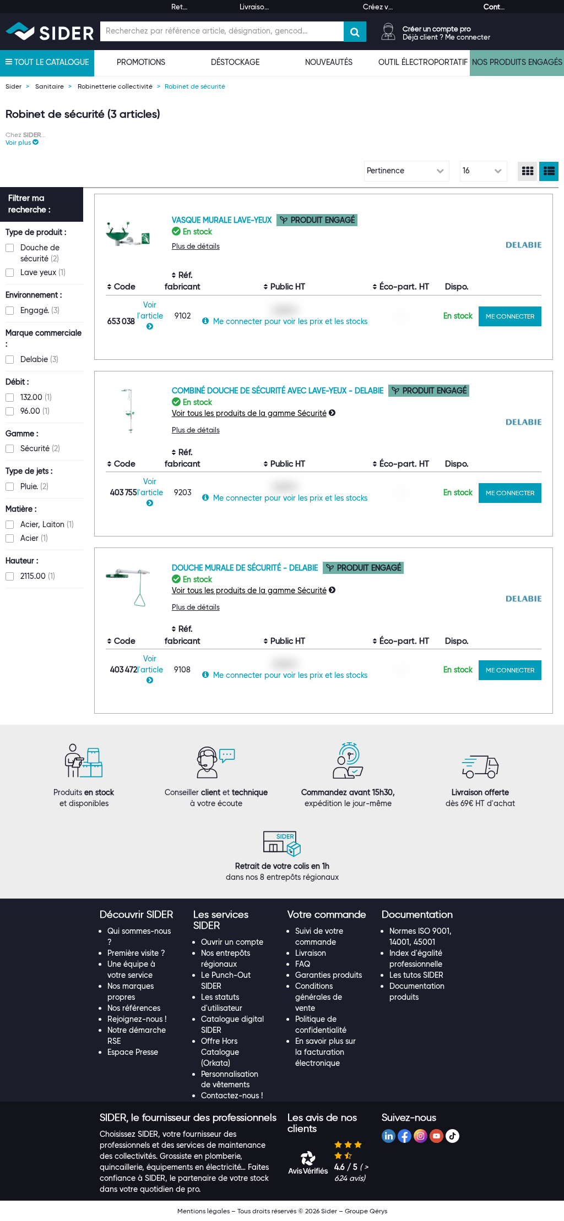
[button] (22, 142)
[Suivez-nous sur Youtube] (436, 1136)
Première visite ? (136, 953)
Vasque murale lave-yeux (223, 220)
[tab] (141, 915)
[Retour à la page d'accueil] (50, 31)
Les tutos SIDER (416, 975)
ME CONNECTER (510, 316)
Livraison (310, 953)
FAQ (302, 964)
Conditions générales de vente (318, 997)
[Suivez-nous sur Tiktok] (452, 1136)
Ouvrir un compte (232, 942)
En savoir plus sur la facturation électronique (325, 1052)
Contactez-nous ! (232, 1095)
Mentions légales (203, 1211)
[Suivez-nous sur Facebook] (404, 1136)
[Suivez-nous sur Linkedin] (388, 1136)
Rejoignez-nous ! (136, 1019)
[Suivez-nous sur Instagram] (420, 1136)
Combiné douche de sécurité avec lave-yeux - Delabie (279, 391)
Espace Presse (132, 1052)
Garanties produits (328, 975)
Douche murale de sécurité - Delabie (246, 568)
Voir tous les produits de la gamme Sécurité (249, 413)
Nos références (133, 1008)
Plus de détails (196, 246)
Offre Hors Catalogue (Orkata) (220, 1052)
